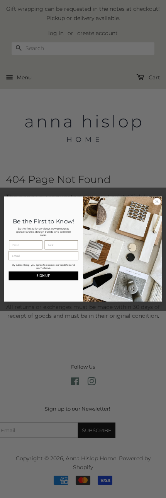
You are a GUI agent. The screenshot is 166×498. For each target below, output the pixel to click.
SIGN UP (43, 276)
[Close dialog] (157, 201)
